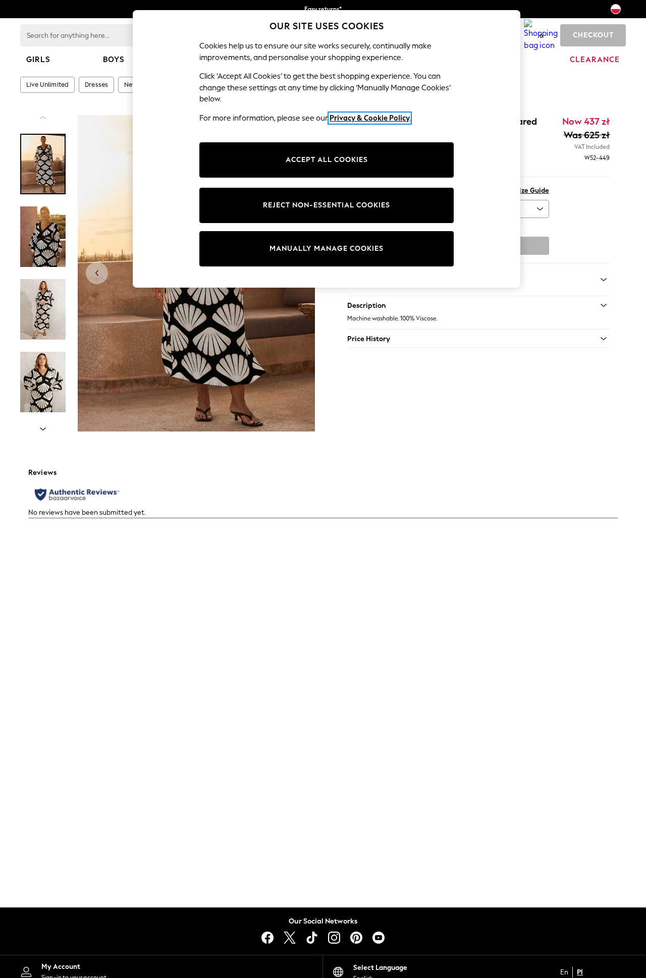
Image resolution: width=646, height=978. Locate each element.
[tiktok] (312, 938)
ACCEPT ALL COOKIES (327, 159)
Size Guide (532, 190)
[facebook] (267, 938)
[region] (326, 149)
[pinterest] (356, 938)
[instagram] (334, 938)
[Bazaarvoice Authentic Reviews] (77, 494)
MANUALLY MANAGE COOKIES (327, 248)
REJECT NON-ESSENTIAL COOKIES (326, 205)
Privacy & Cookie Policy (370, 118)
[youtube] (378, 938)
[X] (290, 938)
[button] (478, 305)
